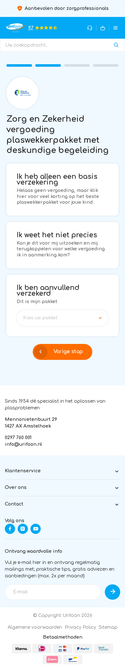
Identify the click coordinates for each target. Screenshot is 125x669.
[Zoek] (116, 45)
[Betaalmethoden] (21, 648)
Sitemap (108, 627)
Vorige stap (68, 351)
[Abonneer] (112, 592)
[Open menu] (115, 28)
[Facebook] (10, 529)
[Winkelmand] (103, 28)
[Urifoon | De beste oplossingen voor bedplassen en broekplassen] (15, 27)
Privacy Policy (80, 627)
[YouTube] (35, 529)
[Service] (90, 28)
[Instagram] (23, 529)
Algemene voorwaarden (35, 627)
